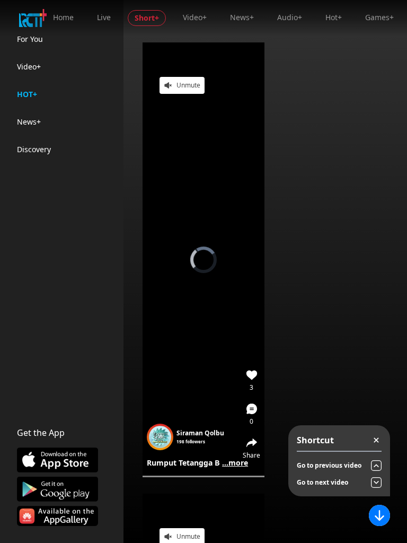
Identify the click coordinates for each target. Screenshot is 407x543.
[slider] (203, 476)
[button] (251, 414)
